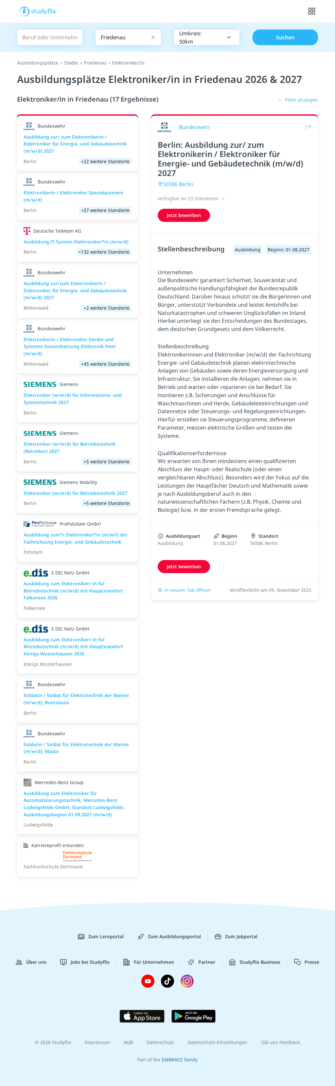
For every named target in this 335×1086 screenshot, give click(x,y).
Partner (206, 962)
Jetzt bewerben (184, 215)
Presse (312, 962)
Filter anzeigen (301, 100)
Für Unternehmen (154, 962)
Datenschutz (160, 1042)
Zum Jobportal (241, 936)
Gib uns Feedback (280, 1042)
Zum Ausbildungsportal (174, 936)
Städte (71, 63)
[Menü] (311, 11)
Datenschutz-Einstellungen (217, 1042)
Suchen (285, 37)
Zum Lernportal (106, 936)
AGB (128, 1042)
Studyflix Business (259, 962)
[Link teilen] (306, 127)
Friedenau (95, 63)
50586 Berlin (178, 184)
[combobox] (206, 37)
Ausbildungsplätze (37, 63)
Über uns (36, 962)
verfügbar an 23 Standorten (189, 198)
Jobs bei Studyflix (90, 962)
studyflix (43, 11)
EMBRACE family (180, 1060)
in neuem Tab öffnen (187, 590)
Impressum (97, 1042)
